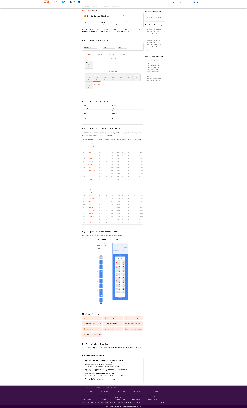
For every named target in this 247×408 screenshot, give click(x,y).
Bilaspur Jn (90, 189)
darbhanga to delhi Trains (153, 31)
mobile (102, 402)
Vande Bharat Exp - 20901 (104, 391)
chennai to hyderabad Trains (153, 65)
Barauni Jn (90, 149)
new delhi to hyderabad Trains (154, 60)
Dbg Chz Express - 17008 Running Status (154, 18)
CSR (98, 402)
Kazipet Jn (90, 219)
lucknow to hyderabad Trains (153, 80)
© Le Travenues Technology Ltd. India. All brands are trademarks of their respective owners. (123, 406)
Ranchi (89, 176)
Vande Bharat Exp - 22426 (153, 394)
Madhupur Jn (91, 161)
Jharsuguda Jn (91, 183)
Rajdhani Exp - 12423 (136, 399)
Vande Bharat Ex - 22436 (120, 399)
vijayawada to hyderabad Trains (154, 76)
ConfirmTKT (137, 402)
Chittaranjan (91, 164)
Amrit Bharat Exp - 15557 (136, 396)
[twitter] (161, 402)
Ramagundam (91, 216)
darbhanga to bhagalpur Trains (154, 44)
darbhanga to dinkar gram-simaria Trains (155, 49)
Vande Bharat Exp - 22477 (137, 391)
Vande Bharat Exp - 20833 (153, 399)
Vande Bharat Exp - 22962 (87, 391)
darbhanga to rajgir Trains (153, 35)
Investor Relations (92, 402)
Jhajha (89, 155)
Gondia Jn (90, 201)
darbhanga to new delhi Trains (154, 29)
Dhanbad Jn (90, 167)
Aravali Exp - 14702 (102, 399)
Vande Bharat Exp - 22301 (153, 396)
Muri (89, 173)
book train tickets (135, 133)
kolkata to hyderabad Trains (153, 71)
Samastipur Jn (91, 146)
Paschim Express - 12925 (103, 396)
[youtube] (163, 402)
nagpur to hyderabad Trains (153, 73)
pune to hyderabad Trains (153, 69)
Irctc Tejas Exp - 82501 (86, 394)
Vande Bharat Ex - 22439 (120, 394)
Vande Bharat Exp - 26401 (137, 394)
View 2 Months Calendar (97, 85)
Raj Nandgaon (91, 198)
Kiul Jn (89, 152)
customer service (125, 402)
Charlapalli (90, 222)
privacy (106, 402)
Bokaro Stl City (91, 170)
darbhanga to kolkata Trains (153, 38)
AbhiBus (131, 402)
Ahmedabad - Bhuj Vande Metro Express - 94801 (121, 396)
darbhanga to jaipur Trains (153, 42)
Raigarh (90, 186)
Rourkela (90, 179)
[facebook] (159, 402)
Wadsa (89, 204)
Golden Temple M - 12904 (87, 399)
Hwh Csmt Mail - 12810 (103, 394)
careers (118, 402)
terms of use (112, 402)
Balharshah (90, 207)
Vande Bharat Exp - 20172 (120, 391)
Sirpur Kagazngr (91, 210)
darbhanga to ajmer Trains (153, 46)
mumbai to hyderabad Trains (153, 67)
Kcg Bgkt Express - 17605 (153, 391)
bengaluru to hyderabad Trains (154, 63)
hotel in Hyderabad (104, 347)
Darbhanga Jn (91, 143)
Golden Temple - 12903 (86, 396)
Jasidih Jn (90, 158)
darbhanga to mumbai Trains (153, 40)
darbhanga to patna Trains (153, 33)
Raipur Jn (90, 192)
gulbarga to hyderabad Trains (154, 78)
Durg (89, 195)
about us (84, 402)
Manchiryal (90, 213)
